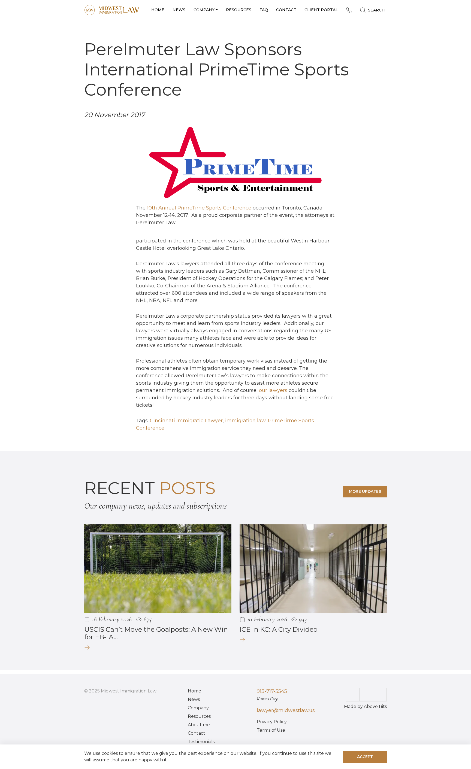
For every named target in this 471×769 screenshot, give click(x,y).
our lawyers (273, 390)
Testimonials (201, 741)
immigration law (245, 421)
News (194, 699)
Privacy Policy (272, 721)
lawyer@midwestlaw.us (286, 710)
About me (199, 724)
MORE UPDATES (365, 491)
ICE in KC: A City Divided (279, 629)
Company (198, 707)
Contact (196, 733)
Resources (199, 716)
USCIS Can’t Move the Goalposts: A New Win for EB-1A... (156, 633)
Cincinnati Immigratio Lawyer (186, 421)
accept (365, 756)
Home (194, 691)
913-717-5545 (272, 691)
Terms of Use (271, 730)
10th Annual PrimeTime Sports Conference (199, 208)
